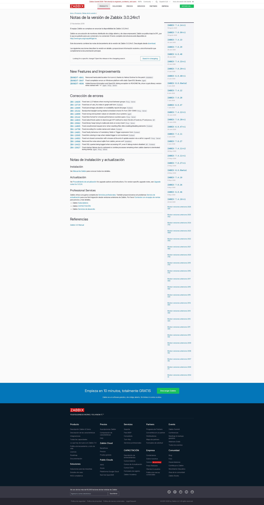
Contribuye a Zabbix (176, 465)
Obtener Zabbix (187, 6)
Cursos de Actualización (133, 464)
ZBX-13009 (75, 108)
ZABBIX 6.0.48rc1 (176, 76)
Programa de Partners (154, 429)
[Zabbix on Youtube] (192, 492)
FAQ (101, 438)
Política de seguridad (78, 501)
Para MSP (127, 433)
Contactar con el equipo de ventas (147, 197)
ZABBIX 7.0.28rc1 (176, 119)
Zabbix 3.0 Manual (77, 225)
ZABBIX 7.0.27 (174, 141)
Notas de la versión (89, 13)
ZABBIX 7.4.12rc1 (176, 112)
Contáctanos (151, 455)
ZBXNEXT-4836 (77, 83)
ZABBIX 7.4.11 (174, 134)
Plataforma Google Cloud (109, 471)
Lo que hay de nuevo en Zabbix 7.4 (83, 443)
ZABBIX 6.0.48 (174, 54)
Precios (103, 424)
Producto (78, 13)
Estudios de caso (76, 472)
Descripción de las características (82, 433)
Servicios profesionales (107, 195)
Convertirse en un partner (155, 433)
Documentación (76, 459)
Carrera (153, 462)
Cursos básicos (129, 461)
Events (172, 424)
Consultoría (128, 436)
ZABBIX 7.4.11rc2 (176, 148)
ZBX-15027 (75, 147)
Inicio (72, 13)
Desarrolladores (174, 462)
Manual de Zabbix (79, 171)
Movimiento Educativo (177, 469)
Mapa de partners (152, 439)
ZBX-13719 (75, 105)
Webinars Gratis (174, 442)
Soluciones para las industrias (81, 469)
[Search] (156, 2)
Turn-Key (127, 439)
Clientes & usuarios (153, 469)
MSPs (140, 1)
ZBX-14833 (75, 120)
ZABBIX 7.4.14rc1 (176, 25)
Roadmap (73, 455)
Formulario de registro (132, 471)
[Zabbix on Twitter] (169, 492)
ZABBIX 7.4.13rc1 (176, 61)
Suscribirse (113, 493)
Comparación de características (106, 434)
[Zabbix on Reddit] (180, 492)
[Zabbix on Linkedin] (186, 492)
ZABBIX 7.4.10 (174, 177)
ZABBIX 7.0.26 (174, 185)
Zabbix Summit (174, 429)
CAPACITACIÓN (84, 206)
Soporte (127, 429)
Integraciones (75, 436)
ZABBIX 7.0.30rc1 (176, 32)
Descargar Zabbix (168, 391)
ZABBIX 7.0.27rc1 (176, 163)
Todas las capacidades (78, 439)
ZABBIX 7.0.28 (174, 98)
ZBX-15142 (75, 117)
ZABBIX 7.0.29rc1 (176, 69)
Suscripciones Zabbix (108, 429)
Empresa (150, 450)
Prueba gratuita (105, 455)
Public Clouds (106, 460)
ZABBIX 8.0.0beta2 (177, 83)
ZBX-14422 (75, 144)
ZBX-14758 (75, 129)
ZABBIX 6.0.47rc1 (176, 127)
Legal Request (131, 501)
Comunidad (174, 450)
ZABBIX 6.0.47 (174, 105)
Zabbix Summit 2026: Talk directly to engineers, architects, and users (112, 1)
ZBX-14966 (75, 141)
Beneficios (104, 448)
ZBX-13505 (75, 135)
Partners (150, 424)
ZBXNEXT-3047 (77, 80)
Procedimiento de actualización (84, 182)
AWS (102, 465)
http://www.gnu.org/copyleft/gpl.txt (83, 38)
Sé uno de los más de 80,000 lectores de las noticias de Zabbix (93, 490)
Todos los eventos (176, 445)
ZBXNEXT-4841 (77, 77)
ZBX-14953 (75, 138)
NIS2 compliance (76, 476)
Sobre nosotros (152, 459)
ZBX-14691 (75, 132)
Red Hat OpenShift (107, 475)
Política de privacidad (94, 501)
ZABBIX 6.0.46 (174, 192)
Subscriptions (83, 203)
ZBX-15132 (75, 111)
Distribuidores (151, 436)
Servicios (128, 424)
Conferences (173, 433)
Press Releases (152, 466)
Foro (170, 459)
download (151, 43)
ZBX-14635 (75, 102)
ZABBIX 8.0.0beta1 (177, 170)
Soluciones (75, 464)
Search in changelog (150, 59)
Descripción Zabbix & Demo (80, 429)
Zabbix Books (174, 476)
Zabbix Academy (130, 474)
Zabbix (77, 6)
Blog (170, 455)
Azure (102, 468)
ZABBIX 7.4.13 (174, 40)
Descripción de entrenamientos (129, 456)
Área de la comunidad (177, 472)
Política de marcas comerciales (153, 473)
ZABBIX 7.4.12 (174, 90)
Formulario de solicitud (154, 443)
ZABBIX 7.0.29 (174, 47)
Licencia (73, 452)
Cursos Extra (128, 468)
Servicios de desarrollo (86, 209)
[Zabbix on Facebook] (175, 492)
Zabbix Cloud (106, 443)
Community (147, 1)
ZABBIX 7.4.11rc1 (176, 156)
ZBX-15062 (75, 123)
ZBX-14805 (75, 126)
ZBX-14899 (75, 114)
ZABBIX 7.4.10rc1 (176, 199)
